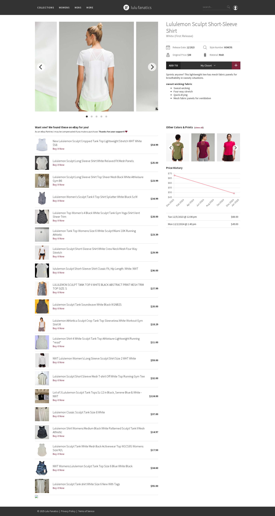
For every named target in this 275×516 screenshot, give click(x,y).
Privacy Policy (68, 511)
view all (199, 127)
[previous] (41, 67)
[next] (152, 67)
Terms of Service (86, 511)
